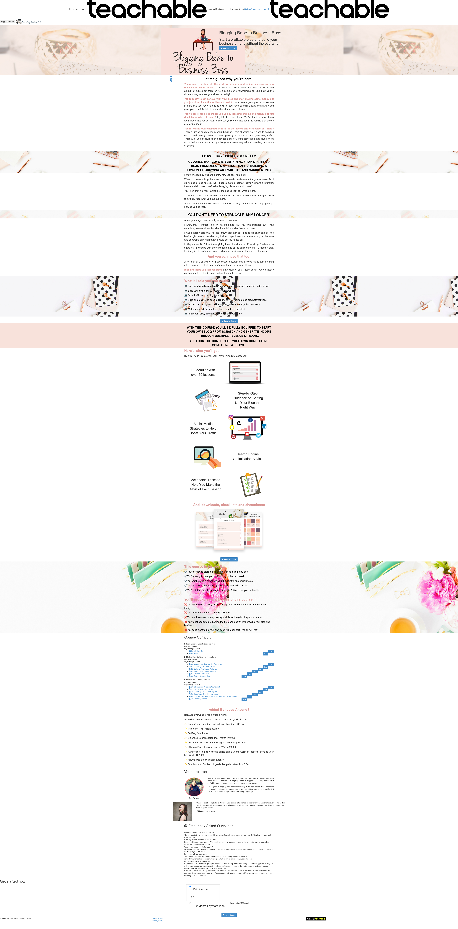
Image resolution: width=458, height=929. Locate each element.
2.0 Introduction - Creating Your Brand (205, 687)
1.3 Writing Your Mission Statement (204, 671)
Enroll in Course (229, 915)
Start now (247, 9)
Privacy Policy (157, 920)
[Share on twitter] (171, 79)
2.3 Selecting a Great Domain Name (204, 694)
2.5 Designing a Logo (199, 699)
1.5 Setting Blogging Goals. (201, 676)
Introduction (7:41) (198, 651)
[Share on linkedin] (171, 81)
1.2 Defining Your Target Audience (204, 669)
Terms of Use (157, 918)
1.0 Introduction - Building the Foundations (207, 664)
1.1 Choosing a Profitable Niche (203, 666)
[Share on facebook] (171, 76)
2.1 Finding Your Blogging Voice (203, 689)
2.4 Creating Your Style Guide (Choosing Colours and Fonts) (214, 696)
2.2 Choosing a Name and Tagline (204, 691)
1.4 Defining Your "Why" (200, 673)
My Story (194, 653)
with (260, 9)
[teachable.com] (147, 9)
